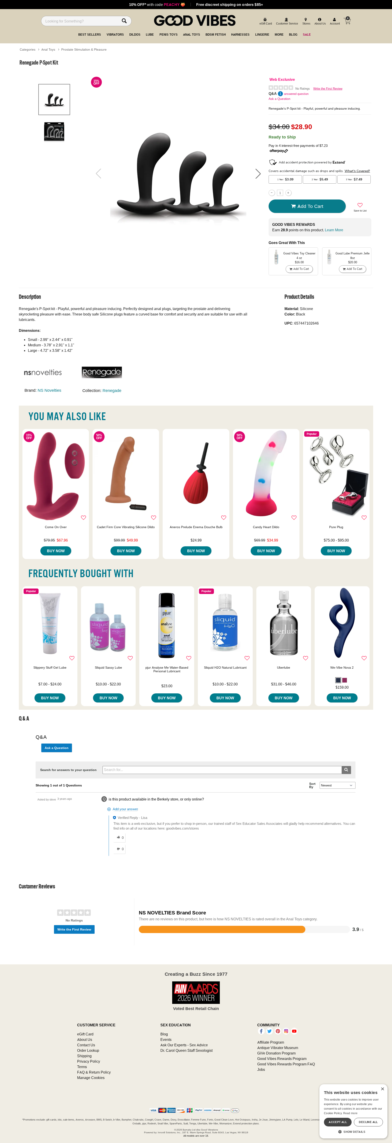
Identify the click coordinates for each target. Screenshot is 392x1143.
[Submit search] (346, 770)
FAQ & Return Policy (94, 1072)
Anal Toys (48, 49)
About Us (84, 1039)
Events (166, 1039)
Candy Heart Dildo (266, 527)
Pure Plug (336, 527)
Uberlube (283, 667)
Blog (164, 1034)
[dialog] (353, 1111)
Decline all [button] (368, 1122)
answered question (296, 94)
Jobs (261, 1069)
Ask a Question (279, 99)
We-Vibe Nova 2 (342, 667)
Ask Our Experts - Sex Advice (184, 1045)
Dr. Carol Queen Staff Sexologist (186, 1050)
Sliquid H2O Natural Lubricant (225, 667)
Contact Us (86, 1045)
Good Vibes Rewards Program (281, 1058)
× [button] (382, 1089)
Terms (82, 1066)
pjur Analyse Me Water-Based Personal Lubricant (166, 669)
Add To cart (310, 206)
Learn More (334, 230)
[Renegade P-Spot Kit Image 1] (178, 173)
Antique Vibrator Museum (277, 1047)
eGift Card (85, 1034)
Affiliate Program (270, 1042)
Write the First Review (327, 88)
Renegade (112, 390)
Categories (27, 49)
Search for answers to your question (68, 770)
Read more (350, 1113)
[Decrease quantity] (272, 193)
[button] (258, 174)
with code (157, 4)
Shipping (84, 1056)
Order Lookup (88, 1050)
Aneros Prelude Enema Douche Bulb (196, 527)
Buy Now (56, 551)
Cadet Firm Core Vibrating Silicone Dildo (126, 527)
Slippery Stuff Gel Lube (49, 667)
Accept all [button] (338, 1122)
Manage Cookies (91, 1077)
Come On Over (56, 527)
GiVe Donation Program (276, 1053)
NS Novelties (49, 390)
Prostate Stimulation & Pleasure (84, 49)
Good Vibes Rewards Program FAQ (286, 1064)
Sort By (312, 785)
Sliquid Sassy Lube (108, 667)
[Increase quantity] (288, 193)
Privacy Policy (88, 1061)
